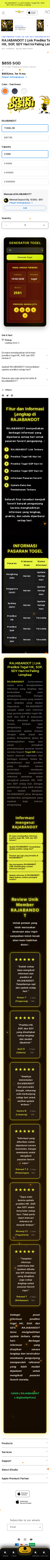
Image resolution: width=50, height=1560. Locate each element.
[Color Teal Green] (5, 91)
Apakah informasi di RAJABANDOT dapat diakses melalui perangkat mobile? (24, 877)
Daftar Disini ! (37, 5)
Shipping (15, 67)
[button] (3, 13)
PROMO (5, 1556)
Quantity (6, 218)
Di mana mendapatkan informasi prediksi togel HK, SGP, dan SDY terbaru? (23, 838)
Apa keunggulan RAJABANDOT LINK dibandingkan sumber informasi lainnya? (22, 866)
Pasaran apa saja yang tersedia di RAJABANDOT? (23, 857)
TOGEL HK (9, 128)
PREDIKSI (36, 1556)
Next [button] (47, 4)
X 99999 (8, 172)
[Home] (19, 11)
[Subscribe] (40, 1527)
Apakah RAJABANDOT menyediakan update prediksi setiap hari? (24, 848)
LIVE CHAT (44, 1556)
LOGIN (14, 1556)
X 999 (7, 154)
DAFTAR (8, 137)
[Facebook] (4, 396)
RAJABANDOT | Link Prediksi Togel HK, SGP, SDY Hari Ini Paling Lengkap (25, 4)
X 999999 (9, 181)
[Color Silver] (24, 91)
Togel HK (30, 752)
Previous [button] (2, 4)
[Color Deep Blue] (15, 91)
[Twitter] (8, 396)
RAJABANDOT (15, 682)
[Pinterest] (13, 396)
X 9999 (8, 163)
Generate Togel (25, 257)
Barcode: (19, 48)
